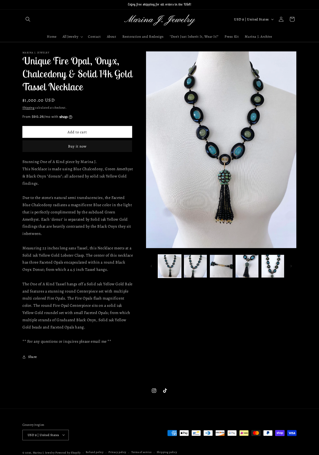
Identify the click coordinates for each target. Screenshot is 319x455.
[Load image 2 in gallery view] (195, 266)
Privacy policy (117, 452)
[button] (27, 19)
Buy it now (77, 146)
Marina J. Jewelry (44, 452)
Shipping (28, 108)
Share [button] (32, 356)
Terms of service (141, 452)
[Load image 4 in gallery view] (246, 266)
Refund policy (95, 452)
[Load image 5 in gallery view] (272, 266)
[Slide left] (151, 266)
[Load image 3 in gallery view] (221, 266)
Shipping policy (167, 452)
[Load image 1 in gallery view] (169, 266)
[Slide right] (291, 266)
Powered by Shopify (68, 452)
